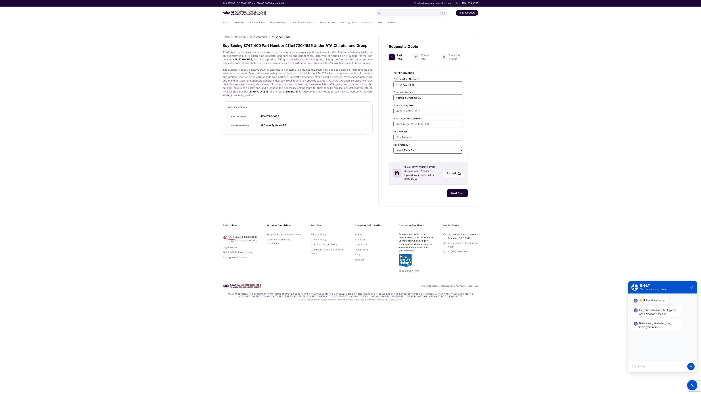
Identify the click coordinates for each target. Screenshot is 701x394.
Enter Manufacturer (404, 92)
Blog (380, 22)
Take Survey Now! (409, 270)
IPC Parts (240, 36)
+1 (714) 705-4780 (468, 3)
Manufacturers (328, 22)
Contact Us (367, 22)
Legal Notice (230, 247)
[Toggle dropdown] (264, 23)
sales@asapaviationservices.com (434, 3)
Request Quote (467, 12)
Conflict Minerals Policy (324, 244)
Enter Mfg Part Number (406, 79)
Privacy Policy (318, 234)
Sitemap (392, 22)
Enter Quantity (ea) (403, 105)
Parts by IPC (348, 22)
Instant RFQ (361, 249)
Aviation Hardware (303, 22)
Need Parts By (401, 144)
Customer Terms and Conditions (278, 241)
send (691, 366)
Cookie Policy (318, 239)
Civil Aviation (256, 22)
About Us (239, 22)
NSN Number (400, 131)
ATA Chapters (258, 36)
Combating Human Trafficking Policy (327, 251)
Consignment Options (235, 257)
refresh (692, 287)
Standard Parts (278, 22)
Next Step (457, 193)
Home (226, 22)
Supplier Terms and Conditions (284, 234)
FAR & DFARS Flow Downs (237, 252)
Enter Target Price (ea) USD (407, 118)
